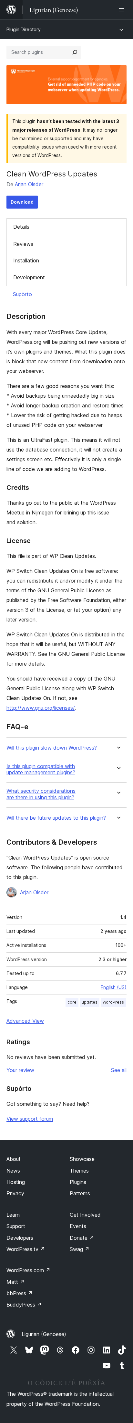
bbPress (19, 1293)
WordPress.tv (25, 1249)
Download (22, 202)
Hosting (15, 1182)
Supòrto (22, 294)
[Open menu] (122, 9)
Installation (26, 260)
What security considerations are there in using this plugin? (41, 794)
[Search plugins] (74, 52)
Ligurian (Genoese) (44, 1334)
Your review (20, 1070)
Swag (79, 1249)
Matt (15, 1282)
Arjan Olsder (29, 184)
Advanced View (25, 1021)
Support (15, 1226)
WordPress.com (28, 1270)
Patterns (80, 1193)
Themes (79, 1170)
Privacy (15, 1193)
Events (78, 1226)
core (72, 1002)
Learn (13, 1215)
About (13, 1159)
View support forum (29, 1118)
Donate (82, 1238)
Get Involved (85, 1215)
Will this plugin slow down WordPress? (51, 748)
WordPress (113, 1002)
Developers (19, 1238)
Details (21, 226)
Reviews (23, 244)
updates (89, 1002)
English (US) (114, 987)
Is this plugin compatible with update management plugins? (40, 769)
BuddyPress (24, 1304)
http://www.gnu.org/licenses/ (40, 708)
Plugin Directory (23, 29)
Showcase (82, 1159)
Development (29, 277)
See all (119, 1070)
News (13, 1170)
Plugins (78, 1182)
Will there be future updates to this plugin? (56, 818)
